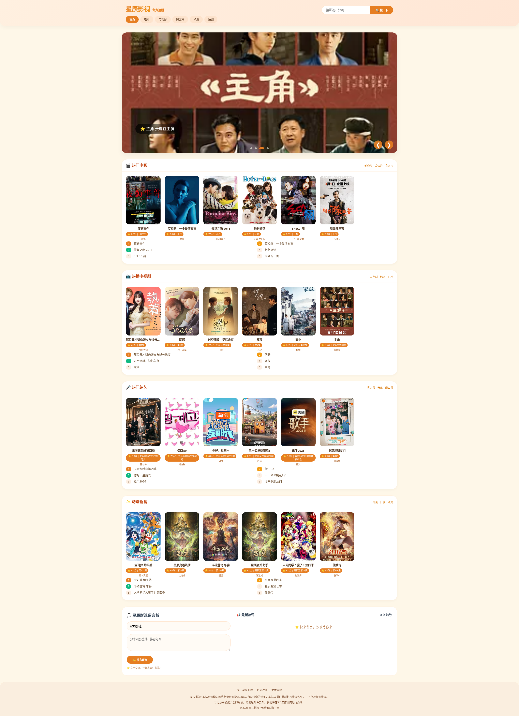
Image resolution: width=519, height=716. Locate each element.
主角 (264, 367)
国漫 (375, 502)
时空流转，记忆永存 (143, 361)
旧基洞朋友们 (270, 481)
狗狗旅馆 (267, 250)
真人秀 (371, 387)
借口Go (266, 469)
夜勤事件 (136, 243)
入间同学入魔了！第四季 (146, 592)
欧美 (390, 502)
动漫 (196, 19)
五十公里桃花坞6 (272, 475)
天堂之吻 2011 (140, 250)
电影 (147, 19)
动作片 (368, 165)
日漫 (382, 502)
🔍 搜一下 (382, 10)
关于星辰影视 (245, 690)
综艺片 (180, 19)
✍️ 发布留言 (139, 659)
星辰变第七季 (270, 586)
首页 (132, 19)
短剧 (211, 19)
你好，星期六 (139, 475)
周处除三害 (269, 256)
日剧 (390, 277)
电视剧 (163, 19)
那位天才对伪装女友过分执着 (149, 354)
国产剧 (374, 277)
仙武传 (266, 592)
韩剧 (382, 277)
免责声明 (276, 690)
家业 (133, 367)
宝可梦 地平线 (140, 580)
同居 (264, 354)
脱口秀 (389, 387)
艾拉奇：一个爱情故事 (276, 243)
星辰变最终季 (270, 580)
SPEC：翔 (137, 256)
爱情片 (379, 165)
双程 (264, 361)
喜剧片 (389, 165)
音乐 (380, 387)
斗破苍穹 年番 (140, 586)
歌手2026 (137, 481)
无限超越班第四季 (142, 469)
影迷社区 (262, 690)
